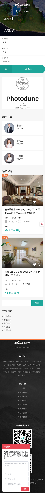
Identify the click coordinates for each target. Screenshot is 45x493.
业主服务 (23, 404)
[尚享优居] (22, 6)
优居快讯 (23, 400)
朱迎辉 (19, 125)
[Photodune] (22, 89)
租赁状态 (5, 39)
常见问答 (7, 327)
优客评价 (7, 320)
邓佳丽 (19, 156)
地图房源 (23, 392)
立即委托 (7, 19)
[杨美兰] (9, 147)
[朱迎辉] (9, 132)
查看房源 (22, 199)
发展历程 (23, 408)
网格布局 (23, 396)
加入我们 (23, 417)
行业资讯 (7, 330)
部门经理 (19, 128)
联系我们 (23, 413)
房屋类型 (5, 48)
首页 (23, 388)
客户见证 (7, 323)
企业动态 (7, 316)
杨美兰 (19, 141)
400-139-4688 (24, 11)
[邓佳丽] (9, 162)
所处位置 (5, 58)
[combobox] (22, 43)
